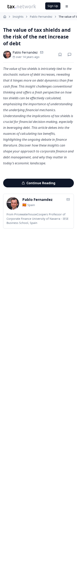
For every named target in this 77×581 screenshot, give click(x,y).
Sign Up (53, 6)
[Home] (4, 16)
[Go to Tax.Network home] (21, 6)
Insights (18, 16)
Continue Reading (40, 183)
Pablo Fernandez (41, 16)
